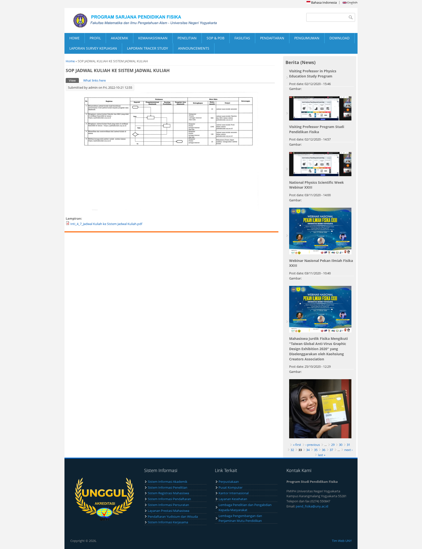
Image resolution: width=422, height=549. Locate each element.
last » (321, 455)
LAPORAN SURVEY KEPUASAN (93, 48)
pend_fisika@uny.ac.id (312, 506)
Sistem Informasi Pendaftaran (169, 499)
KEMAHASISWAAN (153, 38)
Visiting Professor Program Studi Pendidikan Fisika (316, 129)
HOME (74, 38)
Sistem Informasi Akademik (167, 481)
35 (315, 450)
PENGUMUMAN (306, 38)
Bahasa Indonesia (323, 2)
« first (297, 444)
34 (308, 450)
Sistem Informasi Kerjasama (168, 522)
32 (292, 450)
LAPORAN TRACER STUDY (147, 48)
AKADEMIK (119, 38)
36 (323, 450)
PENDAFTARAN (272, 38)
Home (70, 61)
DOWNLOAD (339, 38)
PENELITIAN (187, 38)
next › (348, 450)
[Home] (137, 20)
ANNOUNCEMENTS (193, 48)
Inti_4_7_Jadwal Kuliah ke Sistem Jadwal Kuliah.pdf (106, 224)
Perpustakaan (229, 481)
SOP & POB (215, 38)
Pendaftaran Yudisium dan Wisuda (173, 516)
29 (333, 444)
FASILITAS (242, 38)
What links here (94, 80)
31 (348, 444)
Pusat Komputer (231, 487)
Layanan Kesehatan (233, 499)
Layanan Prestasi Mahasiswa (168, 510)
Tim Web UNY (342, 540)
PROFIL (95, 38)
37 (331, 450)
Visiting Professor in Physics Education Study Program (312, 73)
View (74, 80)
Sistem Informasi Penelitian (167, 487)
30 (340, 444)
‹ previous (313, 444)
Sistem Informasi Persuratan (168, 505)
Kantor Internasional (234, 493)
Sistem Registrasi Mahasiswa (168, 493)
